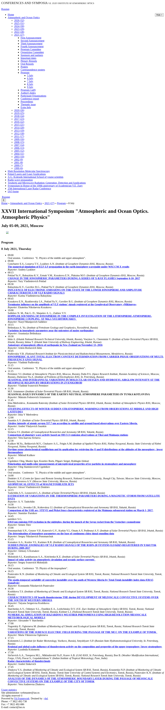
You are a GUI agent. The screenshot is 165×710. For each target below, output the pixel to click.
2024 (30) (19, 26)
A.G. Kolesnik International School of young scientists (35, 177)
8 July (30, 84)
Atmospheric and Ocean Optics (24, 17)
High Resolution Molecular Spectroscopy (29, 171)
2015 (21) (19, 124)
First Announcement (31, 37)
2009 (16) (19, 139)
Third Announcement (31, 43)
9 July (30, 87)
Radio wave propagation (20, 180)
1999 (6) (18, 168)
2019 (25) (19, 113)
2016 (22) (19, 122)
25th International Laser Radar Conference (29, 188)
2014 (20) (19, 127)
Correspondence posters (33, 69)
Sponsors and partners (32, 55)
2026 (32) (19, 20)
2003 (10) (19, 156)
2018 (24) (19, 116)
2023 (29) (19, 29)
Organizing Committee (32, 52)
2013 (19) (19, 130)
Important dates (28, 58)
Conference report (30, 98)
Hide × (159, 15)
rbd (46, 698)
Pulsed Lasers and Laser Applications (27, 174)
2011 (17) (19, 136)
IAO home (13, 191)
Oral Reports (27, 64)
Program (25, 72)
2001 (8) (18, 162)
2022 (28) (19, 32)
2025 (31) (19, 23)
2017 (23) (19, 119)
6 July (30, 78)
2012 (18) (19, 133)
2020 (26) (19, 110)
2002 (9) (18, 159)
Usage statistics (9, 689)
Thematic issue (28, 104)
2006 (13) (19, 148)
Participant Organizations (33, 95)
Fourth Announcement (32, 46)
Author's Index (28, 93)
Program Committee (31, 49)
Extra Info (26, 107)
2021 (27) (19, 35)
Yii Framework (21, 698)
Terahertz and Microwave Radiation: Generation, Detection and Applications (47, 182)
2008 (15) (19, 142)
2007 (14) (19, 145)
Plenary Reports (29, 61)
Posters (24, 66)
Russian (5, 9)
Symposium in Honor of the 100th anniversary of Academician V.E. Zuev (45, 185)
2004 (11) (19, 153)
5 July (30, 75)
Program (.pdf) (28, 90)
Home (11, 14)
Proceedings (27, 101)
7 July (30, 81)
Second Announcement (32, 40)
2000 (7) (18, 165)
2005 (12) (19, 151)
